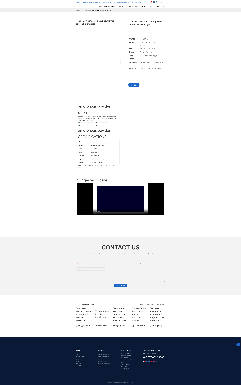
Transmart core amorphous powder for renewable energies (97, 10)
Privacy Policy (134, 382)
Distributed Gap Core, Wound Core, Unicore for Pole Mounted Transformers (119, 326)
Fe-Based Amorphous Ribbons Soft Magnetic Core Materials (156, 326)
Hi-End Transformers (155, 304)
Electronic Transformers (144, 304)
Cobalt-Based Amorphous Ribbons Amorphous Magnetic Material (138, 326)
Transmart (78, 10)
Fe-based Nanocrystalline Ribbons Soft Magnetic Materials (83, 326)
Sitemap (128, 382)
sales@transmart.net (128, 359)
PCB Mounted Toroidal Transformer (101, 325)
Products (162, 304)
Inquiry (134, 85)
